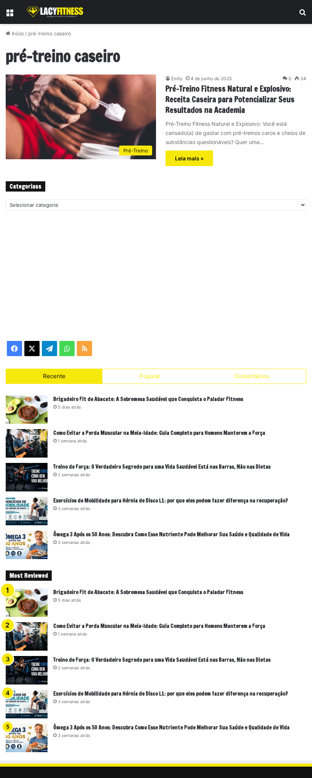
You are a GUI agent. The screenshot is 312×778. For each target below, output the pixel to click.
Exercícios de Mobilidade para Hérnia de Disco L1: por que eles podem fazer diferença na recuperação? (170, 500)
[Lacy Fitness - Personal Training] (55, 12)
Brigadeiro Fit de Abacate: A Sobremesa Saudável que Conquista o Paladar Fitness (148, 399)
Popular (150, 376)
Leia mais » (189, 158)
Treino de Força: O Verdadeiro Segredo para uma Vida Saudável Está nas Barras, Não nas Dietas (162, 467)
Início (17, 33)
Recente (54, 376)
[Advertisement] (156, 275)
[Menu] (9, 14)
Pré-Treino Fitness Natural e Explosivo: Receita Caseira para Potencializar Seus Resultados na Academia (230, 99)
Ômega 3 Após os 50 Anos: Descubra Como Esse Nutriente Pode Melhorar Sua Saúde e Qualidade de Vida (171, 534)
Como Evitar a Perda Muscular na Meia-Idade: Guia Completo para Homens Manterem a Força (159, 433)
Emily (177, 78)
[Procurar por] (302, 14)
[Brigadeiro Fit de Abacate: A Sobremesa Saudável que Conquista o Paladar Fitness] (27, 409)
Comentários (251, 376)
